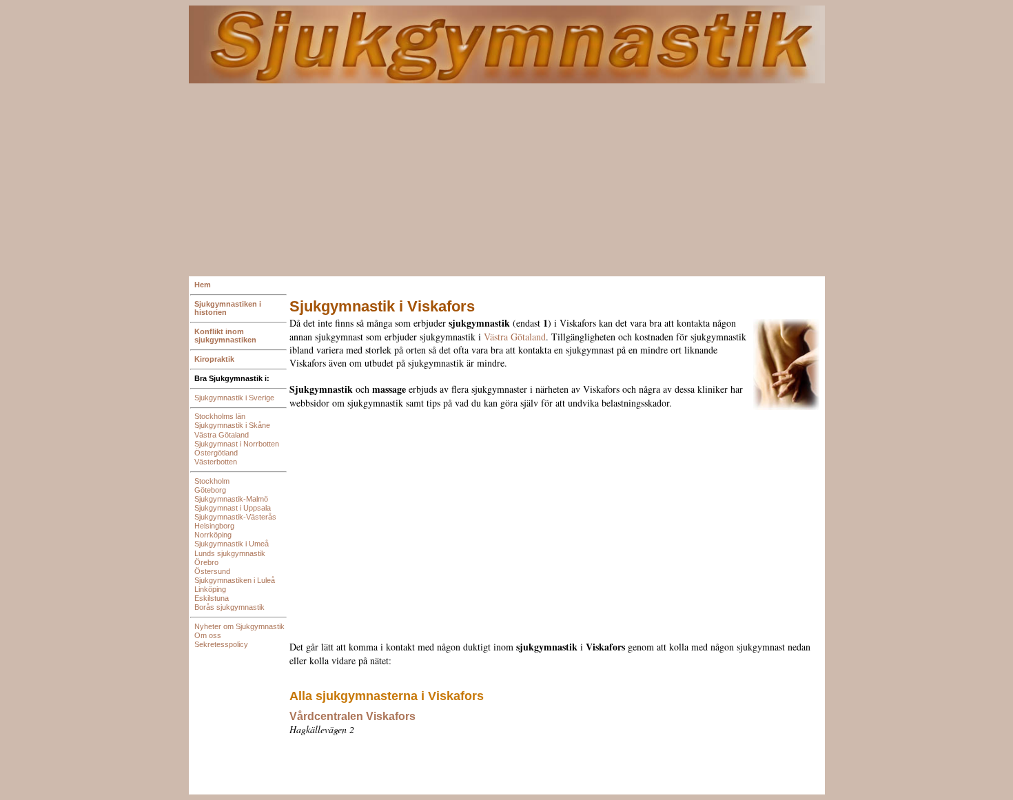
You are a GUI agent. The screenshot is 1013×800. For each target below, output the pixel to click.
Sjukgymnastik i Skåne (232, 425)
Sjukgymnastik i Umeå (231, 544)
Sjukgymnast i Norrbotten (236, 444)
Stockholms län (219, 416)
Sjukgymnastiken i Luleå (234, 580)
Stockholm (211, 481)
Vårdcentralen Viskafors (352, 716)
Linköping (210, 589)
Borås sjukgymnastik (229, 607)
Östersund (212, 571)
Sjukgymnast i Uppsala (232, 508)
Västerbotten (215, 462)
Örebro (206, 562)
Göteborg (210, 490)
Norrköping (213, 535)
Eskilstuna (211, 598)
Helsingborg (214, 526)
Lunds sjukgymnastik (229, 553)
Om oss (207, 635)
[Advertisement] (507, 179)
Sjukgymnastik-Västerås (235, 517)
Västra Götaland (221, 435)
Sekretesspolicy (221, 644)
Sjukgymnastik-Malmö (231, 499)
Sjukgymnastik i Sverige (234, 397)
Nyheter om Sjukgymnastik (239, 626)
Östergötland (216, 453)
